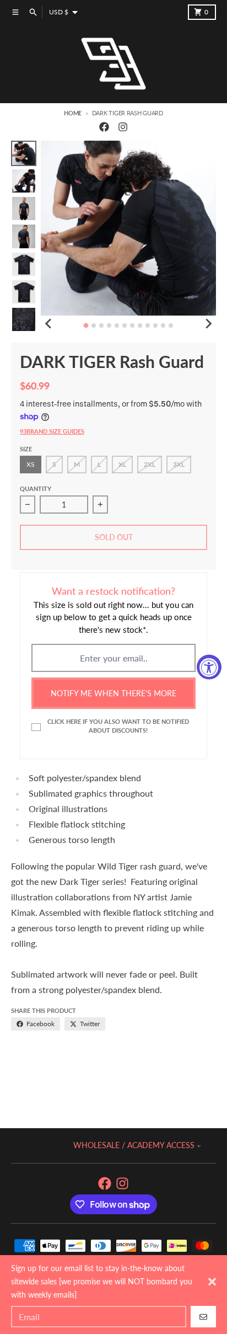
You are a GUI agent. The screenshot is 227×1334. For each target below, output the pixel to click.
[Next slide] (208, 324)
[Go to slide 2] (93, 325)
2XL (149, 464)
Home (73, 112)
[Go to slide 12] (171, 325)
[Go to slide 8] (140, 325)
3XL (179, 464)
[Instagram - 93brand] (123, 127)
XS (30, 464)
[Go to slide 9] (147, 325)
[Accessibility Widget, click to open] (209, 667)
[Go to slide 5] (117, 325)
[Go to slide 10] (155, 325)
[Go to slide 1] (86, 325)
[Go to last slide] (48, 324)
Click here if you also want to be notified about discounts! (118, 725)
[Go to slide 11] (163, 325)
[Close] (212, 1281)
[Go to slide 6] (124, 325)
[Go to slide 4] (109, 325)
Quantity (35, 488)
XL (122, 464)
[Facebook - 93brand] (104, 127)
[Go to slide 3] (101, 325)
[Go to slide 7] (132, 325)
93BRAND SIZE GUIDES (52, 431)
